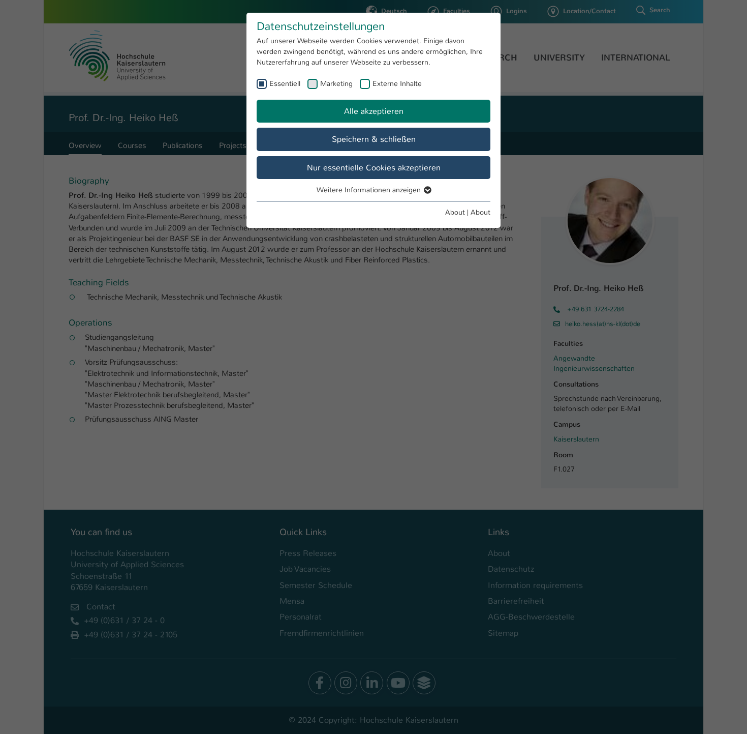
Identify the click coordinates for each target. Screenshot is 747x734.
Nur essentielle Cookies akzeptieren (374, 167)
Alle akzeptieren (373, 111)
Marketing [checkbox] (336, 83)
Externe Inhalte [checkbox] (397, 83)
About (455, 212)
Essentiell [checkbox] (284, 83)
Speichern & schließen (374, 139)
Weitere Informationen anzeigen (370, 189)
